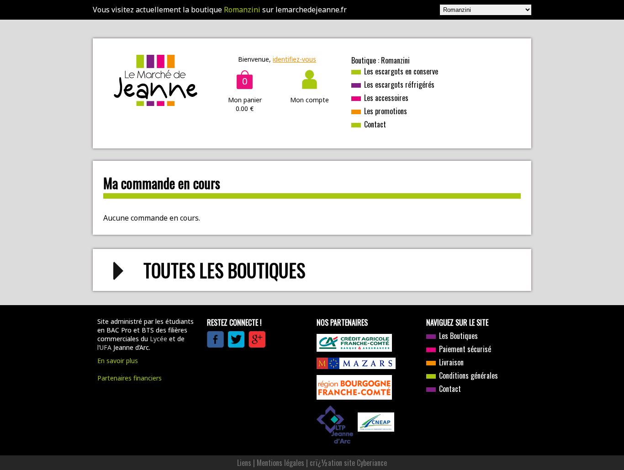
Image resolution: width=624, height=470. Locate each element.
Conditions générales (468, 375)
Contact (375, 124)
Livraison (451, 362)
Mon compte (309, 99)
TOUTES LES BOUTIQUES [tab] (224, 270)
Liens (244, 462)
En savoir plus (117, 360)
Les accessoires (386, 97)
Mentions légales (280, 462)
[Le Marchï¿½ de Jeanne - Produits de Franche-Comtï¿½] (155, 103)
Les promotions (385, 111)
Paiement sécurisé (465, 348)
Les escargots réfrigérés (399, 84)
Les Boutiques (458, 335)
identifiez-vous (294, 59)
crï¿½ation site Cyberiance (348, 462)
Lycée (158, 338)
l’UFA (104, 347)
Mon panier (245, 99)
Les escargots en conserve (401, 71)
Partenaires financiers (129, 378)
